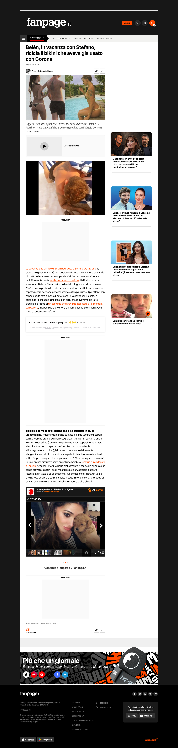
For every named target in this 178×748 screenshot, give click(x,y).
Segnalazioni (77, 707)
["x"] (49, 674)
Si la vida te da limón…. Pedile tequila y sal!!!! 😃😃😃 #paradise (57, 322)
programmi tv (63, 38)
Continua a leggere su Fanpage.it (65, 568)
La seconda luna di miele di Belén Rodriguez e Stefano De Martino (61, 268)
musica (100, 38)
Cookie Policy (78, 716)
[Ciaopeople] (151, 740)
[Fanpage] (30, 694)
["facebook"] (57, 674)
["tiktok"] (26, 674)
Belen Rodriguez (32, 623)
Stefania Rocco (46, 71)
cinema (91, 38)
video (54, 623)
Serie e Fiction (79, 38)
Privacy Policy (78, 712)
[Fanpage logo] (45, 23)
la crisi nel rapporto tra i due (64, 280)
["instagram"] (34, 674)
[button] (102, 71)
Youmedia (76, 703)
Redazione (76, 725)
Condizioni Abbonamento (82, 720)
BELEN (48, 327)
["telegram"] (65, 674)
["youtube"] (42, 674)
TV (53, 38)
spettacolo (37, 38)
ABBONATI (127, 23)
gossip (109, 38)
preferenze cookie (80, 729)
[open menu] (23, 38)
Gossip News (46, 623)
